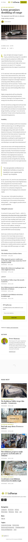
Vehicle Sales (15, 525)
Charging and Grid (19, 527)
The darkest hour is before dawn (11, 253)
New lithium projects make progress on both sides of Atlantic (12, 453)
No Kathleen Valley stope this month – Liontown (12, 402)
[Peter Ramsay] (2, 21)
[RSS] (5, 500)
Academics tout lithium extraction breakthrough (11, 480)
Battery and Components (7, 7)
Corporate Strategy (6, 525)
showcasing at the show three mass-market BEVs (13, 215)
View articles (12, 351)
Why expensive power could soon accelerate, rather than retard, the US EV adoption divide (13, 260)
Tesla (15, 529)
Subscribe (23, 2)
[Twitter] (2, 500)
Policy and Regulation (6, 529)
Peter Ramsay (7, 21)
